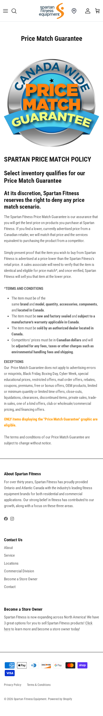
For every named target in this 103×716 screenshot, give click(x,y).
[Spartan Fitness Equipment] (51, 11)
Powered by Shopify (60, 699)
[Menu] (5, 10)
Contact (10, 587)
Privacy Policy (12, 685)
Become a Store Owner (21, 579)
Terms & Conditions (38, 685)
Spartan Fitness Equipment (30, 699)
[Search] (16, 10)
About (8, 547)
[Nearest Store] (74, 10)
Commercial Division (19, 571)
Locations (11, 563)
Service (9, 555)
